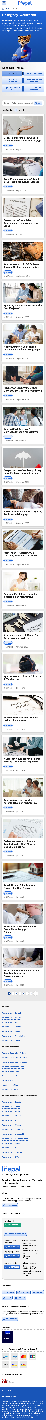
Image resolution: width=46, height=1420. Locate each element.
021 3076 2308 (13, 1255)
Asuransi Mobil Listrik (11, 1040)
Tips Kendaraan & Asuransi (12, 88)
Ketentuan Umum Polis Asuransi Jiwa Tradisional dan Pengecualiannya (21, 973)
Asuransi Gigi (7, 1080)
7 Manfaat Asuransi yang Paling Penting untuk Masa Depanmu (21, 760)
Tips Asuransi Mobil (34, 73)
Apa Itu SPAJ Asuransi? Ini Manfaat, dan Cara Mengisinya (20, 430)
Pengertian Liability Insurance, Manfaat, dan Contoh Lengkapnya (22, 389)
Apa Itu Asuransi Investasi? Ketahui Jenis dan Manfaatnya (20, 801)
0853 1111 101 (11, 1318)
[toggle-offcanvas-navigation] (4, 3)
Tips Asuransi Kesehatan (12, 80)
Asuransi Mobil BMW (10, 1157)
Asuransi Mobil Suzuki (11, 1111)
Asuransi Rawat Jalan (11, 1071)
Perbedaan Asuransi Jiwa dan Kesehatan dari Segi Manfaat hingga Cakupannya (19, 844)
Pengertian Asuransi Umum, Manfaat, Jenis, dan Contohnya (20, 554)
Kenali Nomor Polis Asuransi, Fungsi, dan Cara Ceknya (19, 887)
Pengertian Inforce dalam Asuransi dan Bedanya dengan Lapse (20, 223)
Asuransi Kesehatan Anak (13, 1067)
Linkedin (21, 1298)
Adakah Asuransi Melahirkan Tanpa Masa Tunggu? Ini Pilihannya (19, 929)
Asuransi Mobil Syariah (11, 1027)
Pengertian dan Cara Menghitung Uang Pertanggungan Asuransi (22, 472)
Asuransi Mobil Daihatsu (12, 1129)
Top (41, 1415)
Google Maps (11, 1205)
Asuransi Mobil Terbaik (11, 1013)
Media (8, 9)
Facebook (10, 1292)
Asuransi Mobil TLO (10, 1022)
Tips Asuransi (12, 73)
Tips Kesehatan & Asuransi (33, 88)
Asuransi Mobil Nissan (11, 1116)
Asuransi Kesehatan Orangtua (15, 1057)
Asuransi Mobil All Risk (11, 1017)
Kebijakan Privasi (9, 1396)
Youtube (39, 1292)
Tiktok (8, 1298)
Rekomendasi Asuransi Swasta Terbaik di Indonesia (20, 719)
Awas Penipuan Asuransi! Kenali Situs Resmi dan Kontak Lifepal (21, 180)
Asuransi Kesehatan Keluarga (14, 1062)
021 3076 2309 (13, 1267)
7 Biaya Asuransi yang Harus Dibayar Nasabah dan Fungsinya (21, 348)
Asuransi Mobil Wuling (11, 1125)
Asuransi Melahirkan (10, 1076)
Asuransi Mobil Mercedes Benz (15, 1139)
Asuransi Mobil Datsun (11, 1143)
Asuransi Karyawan (10, 1089)
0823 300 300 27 (14, 1225)
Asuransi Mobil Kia (9, 1148)
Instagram (24, 1292)
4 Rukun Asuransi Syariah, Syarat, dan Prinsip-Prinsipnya (22, 513)
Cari (39, 103)
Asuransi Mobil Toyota (11, 1102)
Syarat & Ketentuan (10, 1391)
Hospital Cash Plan (10, 1085)
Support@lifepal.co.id (17, 1233)
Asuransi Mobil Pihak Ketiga (14, 1036)
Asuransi (14, 9)
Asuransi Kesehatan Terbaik (14, 1053)
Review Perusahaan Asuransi (34, 80)
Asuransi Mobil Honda (11, 1106)
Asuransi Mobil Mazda (11, 1120)
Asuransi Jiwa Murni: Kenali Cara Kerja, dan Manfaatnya (21, 636)
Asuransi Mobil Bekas (11, 1031)
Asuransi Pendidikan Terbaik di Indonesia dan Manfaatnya (20, 595)
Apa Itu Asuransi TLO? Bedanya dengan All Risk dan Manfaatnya (21, 266)
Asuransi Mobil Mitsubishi (13, 1134)
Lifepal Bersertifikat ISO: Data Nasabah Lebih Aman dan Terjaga (22, 139)
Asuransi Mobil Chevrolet (12, 1152)
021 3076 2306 (13, 1247)
